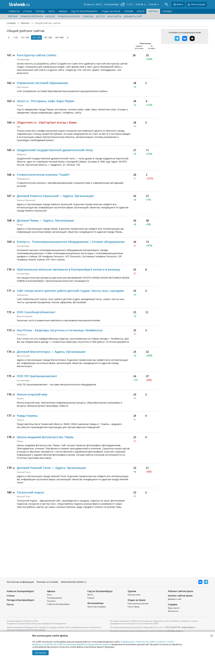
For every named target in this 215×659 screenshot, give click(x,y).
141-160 (25, 37)
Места (90, 594)
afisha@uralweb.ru (175, 631)
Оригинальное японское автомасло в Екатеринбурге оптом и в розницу (68, 269)
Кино (49, 594)
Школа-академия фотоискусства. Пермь (45, 437)
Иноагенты (173, 611)
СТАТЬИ (27, 11)
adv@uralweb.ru (188, 627)
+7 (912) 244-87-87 (172, 627)
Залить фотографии (96, 606)
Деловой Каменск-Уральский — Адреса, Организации (55, 196)
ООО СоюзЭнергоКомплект (36, 312)
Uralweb (11, 23)
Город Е (90, 597)
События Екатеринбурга (58, 604)
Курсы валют (174, 608)
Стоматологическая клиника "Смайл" (43, 174)
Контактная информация (20, 581)
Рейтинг (13, 16)
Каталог (50, 16)
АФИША (63, 11)
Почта (10, 604)
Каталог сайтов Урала (180, 595)
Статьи (10, 595)
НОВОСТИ (14, 11)
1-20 (15, 37)
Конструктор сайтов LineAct (36, 55)
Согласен (40, 652)
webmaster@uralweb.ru (73, 581)
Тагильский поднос (30, 492)
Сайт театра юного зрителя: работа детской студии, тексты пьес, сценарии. (70, 291)
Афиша (51, 591)
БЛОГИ (140, 11)
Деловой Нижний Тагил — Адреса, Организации (51, 468)
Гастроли (51, 601)
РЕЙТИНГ (153, 11)
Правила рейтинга (31, 16)
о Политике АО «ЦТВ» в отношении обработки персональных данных (76, 644)
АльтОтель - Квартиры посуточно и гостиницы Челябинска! (60, 330)
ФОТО (51, 11)
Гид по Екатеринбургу (100, 591)
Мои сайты (114, 16)
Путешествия (134, 594)
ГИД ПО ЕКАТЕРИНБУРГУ (84, 11)
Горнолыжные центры (138, 603)
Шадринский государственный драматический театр (55, 150)
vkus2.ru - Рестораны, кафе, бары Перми (45, 101)
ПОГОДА (40, 11)
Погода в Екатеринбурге (20, 600)
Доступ (100, 16)
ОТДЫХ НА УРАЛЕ (111, 11)
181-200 (48, 37)
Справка (172, 604)
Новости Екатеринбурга (20, 591)
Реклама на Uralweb (47, 581)
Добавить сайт (133, 16)
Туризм (132, 591)
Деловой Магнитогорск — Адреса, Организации (51, 352)
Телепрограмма (54, 597)
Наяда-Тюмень (27, 415)
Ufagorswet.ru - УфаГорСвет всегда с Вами (47, 122)
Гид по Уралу (133, 606)
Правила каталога (69, 16)
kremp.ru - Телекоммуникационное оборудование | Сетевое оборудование (70, 242)
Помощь (88, 16)
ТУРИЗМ (128, 11)
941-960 (59, 37)
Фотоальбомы (95, 603)
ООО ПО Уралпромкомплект (37, 376)
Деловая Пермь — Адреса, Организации (45, 220)
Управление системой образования (42, 83)
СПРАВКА (167, 11)
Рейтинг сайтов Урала (180, 591)
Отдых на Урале (137, 600)
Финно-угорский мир (32, 394)
